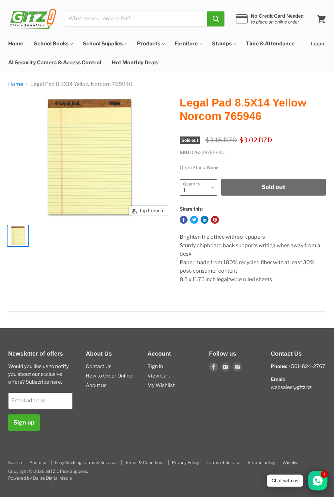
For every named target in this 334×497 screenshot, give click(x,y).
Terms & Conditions (145, 462)
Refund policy (261, 462)
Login (317, 44)
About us (96, 385)
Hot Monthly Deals (135, 62)
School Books (51, 43)
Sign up (24, 422)
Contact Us (99, 366)
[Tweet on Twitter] (194, 220)
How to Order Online (109, 376)
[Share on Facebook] (184, 220)
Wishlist (290, 462)
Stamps (222, 43)
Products (149, 43)
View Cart (158, 376)
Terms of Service (223, 462)
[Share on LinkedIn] (204, 220)
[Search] (215, 18)
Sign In (155, 366)
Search (15, 462)
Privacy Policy (185, 462)
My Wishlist (161, 385)
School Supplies (103, 43)
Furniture (187, 43)
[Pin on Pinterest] (215, 220)
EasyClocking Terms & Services (86, 462)
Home (15, 43)
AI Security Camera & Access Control (54, 62)
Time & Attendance (270, 43)
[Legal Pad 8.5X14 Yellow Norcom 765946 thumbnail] (18, 235)
